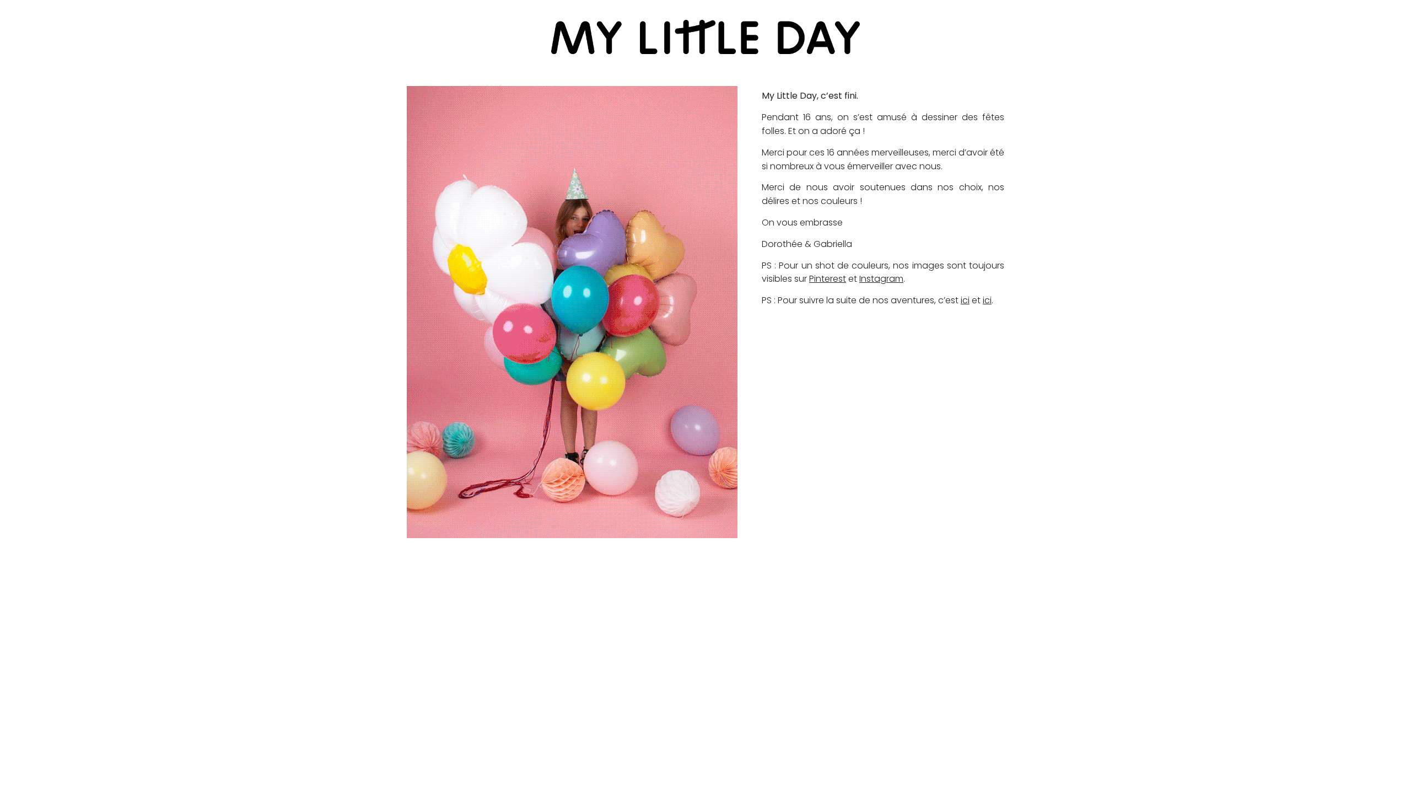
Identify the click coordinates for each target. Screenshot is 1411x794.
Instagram (881, 278)
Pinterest (827, 278)
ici (965, 300)
